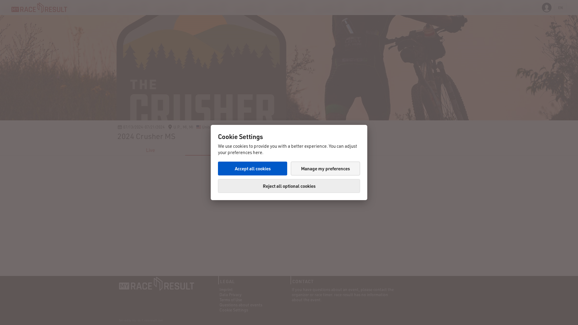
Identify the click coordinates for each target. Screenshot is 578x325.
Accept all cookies (253, 169)
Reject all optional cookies (289, 186)
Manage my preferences (325, 169)
